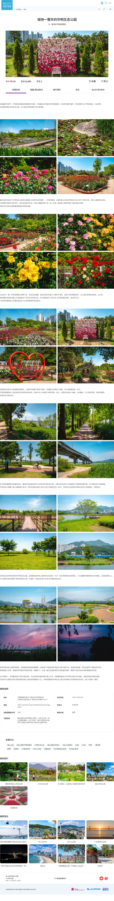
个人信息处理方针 (60, 878)
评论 (39, 81)
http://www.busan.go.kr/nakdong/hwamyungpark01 (34, 706)
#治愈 (77, 745)
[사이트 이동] (101, 878)
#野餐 (9, 749)
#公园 (84, 745)
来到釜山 (18, 9)
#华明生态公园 (39, 745)
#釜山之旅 (10, 745)
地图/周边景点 (36, 89)
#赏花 (90, 745)
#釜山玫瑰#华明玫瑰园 (24, 745)
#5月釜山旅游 (73, 749)
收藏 (93, 81)
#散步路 (97, 745)
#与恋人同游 (37, 749)
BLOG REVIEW (98, 89)
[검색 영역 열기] (106, 4)
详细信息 (16, 89)
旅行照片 (57, 89)
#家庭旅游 (47, 749)
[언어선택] (102, 3)
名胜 (24, 9)
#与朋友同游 (26, 749)
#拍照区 (16, 749)
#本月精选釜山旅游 (59, 749)
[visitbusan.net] (7, 5)
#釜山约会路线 (67, 745)
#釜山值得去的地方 (53, 745)
